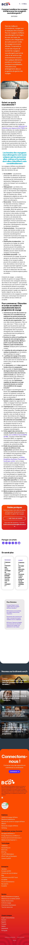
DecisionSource (5, 847)
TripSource (4, 845)
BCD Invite (4, 850)
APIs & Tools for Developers (9, 856)
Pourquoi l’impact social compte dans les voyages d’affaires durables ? (13, 606)
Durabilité (4, 886)
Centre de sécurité (20, 937)
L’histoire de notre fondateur (9, 873)
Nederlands (4, 928)
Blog (2, 875)
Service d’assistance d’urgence (10, 896)
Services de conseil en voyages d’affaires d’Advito (13, 822)
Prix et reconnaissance (7, 881)
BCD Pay (3, 852)
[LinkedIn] (2, 797)
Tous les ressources (7, 907)
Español (3, 922)
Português (4, 930)
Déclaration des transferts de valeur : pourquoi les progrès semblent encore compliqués (14, 618)
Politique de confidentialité (10, 937)
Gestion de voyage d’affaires (9, 817)
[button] (19, 3)
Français (3, 924)
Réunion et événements (8, 819)
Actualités (4, 879)
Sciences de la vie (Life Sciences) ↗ (11, 838)
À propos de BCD (6, 871)
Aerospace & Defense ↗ (8, 833)
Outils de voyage (6, 903)
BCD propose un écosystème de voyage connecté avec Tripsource (14, 612)
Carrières (4, 869)
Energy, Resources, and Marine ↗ (10, 835)
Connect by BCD (6, 858)
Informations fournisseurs (8, 905)
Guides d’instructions (7, 901)
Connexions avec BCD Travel (9, 877)
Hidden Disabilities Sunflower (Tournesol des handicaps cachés (15, 459)
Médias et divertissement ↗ (9, 840)
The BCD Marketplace (7, 854)
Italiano (3, 926)
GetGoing (4, 828)
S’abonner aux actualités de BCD (10, 898)
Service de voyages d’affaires (9, 825)
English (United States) (7, 918)
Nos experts (4, 884)
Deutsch (3, 920)
